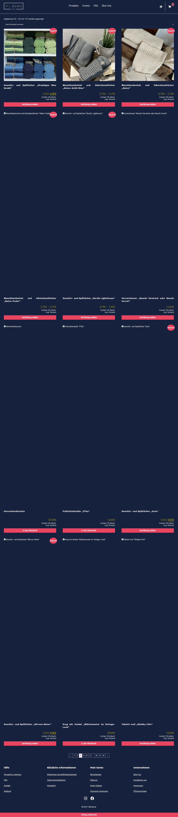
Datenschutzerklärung (56, 780)
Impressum (138, 786)
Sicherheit (51, 786)
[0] (169, 6)
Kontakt (7, 786)
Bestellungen (95, 774)
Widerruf (7, 791)
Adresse (93, 780)
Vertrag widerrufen (89, 815)
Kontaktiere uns (140, 780)
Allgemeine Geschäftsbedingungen (62, 774)
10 (103, 755)
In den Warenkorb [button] (30, 530)
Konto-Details (96, 786)
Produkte (74, 5)
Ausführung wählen (30, 104)
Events (86, 5)
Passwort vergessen (99, 791)
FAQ (96, 5)
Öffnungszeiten (140, 791)
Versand (53, 99)
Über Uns (106, 5)
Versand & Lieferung (12, 774)
